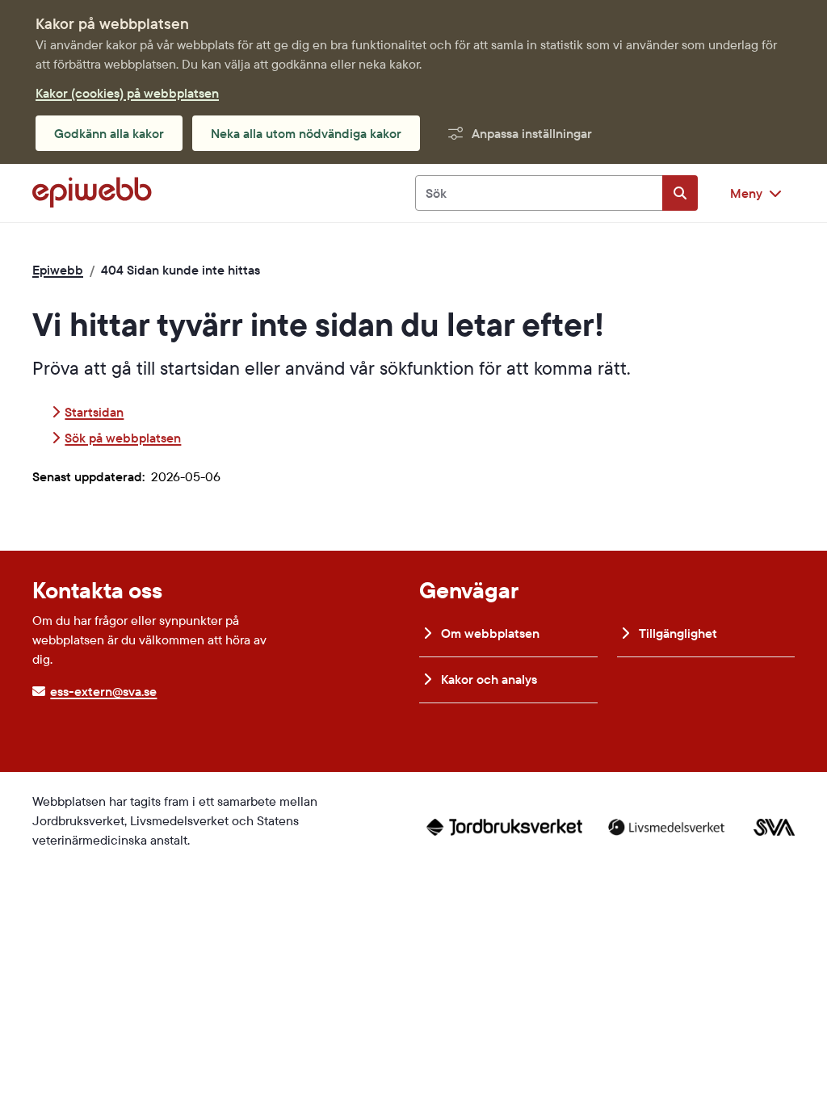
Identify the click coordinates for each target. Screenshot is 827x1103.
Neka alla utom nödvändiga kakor (306, 133)
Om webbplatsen (488, 633)
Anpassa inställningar (532, 133)
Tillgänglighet (676, 633)
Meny (746, 193)
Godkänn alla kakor (109, 133)
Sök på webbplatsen (123, 438)
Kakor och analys (487, 679)
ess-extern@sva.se (103, 691)
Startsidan (94, 412)
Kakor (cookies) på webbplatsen (127, 93)
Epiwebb (57, 270)
